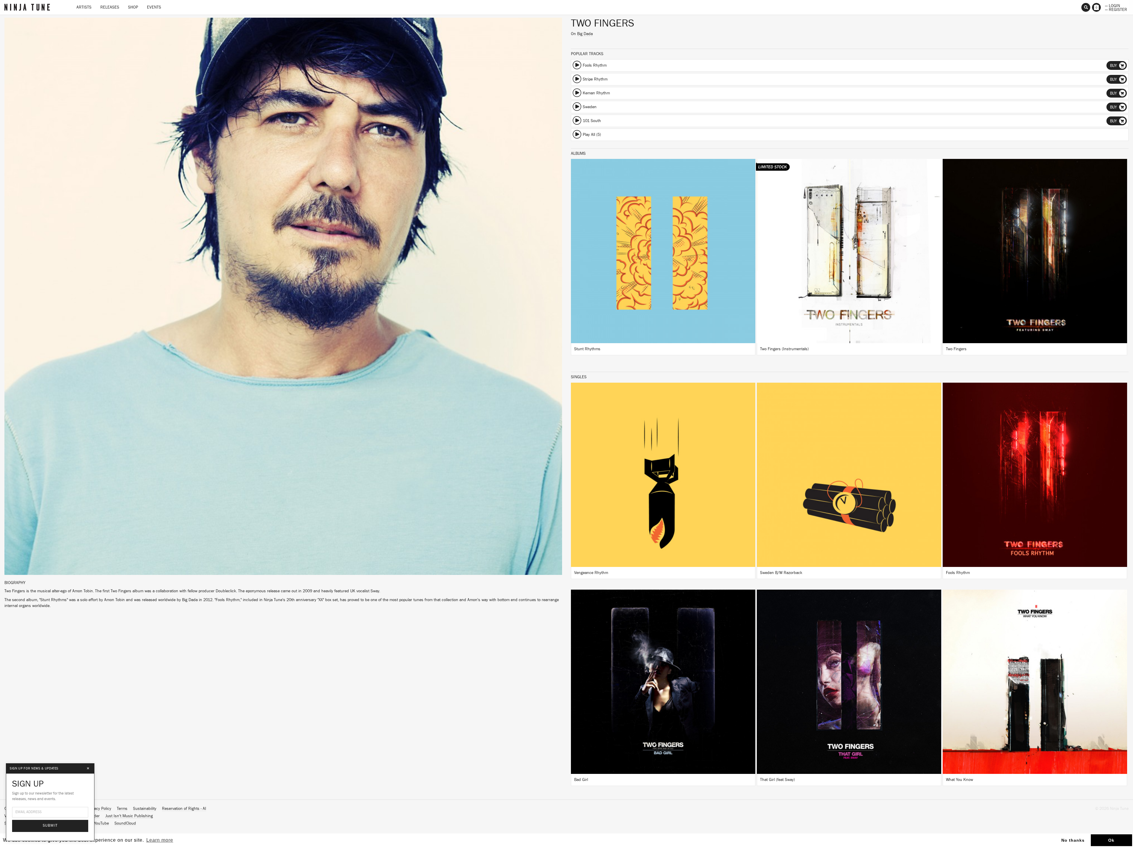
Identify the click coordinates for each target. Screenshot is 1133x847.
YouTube (101, 823)
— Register (1116, 9)
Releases (109, 7)
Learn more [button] (159, 840)
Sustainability (144, 809)
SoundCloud (125, 823)
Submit (50, 826)
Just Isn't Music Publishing (129, 816)
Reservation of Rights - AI (184, 809)
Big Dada (585, 34)
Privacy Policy (99, 809)
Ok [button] (1111, 840)
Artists (83, 7)
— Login (1112, 5)
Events (154, 7)
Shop (133, 7)
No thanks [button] (1073, 840)
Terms (122, 809)
